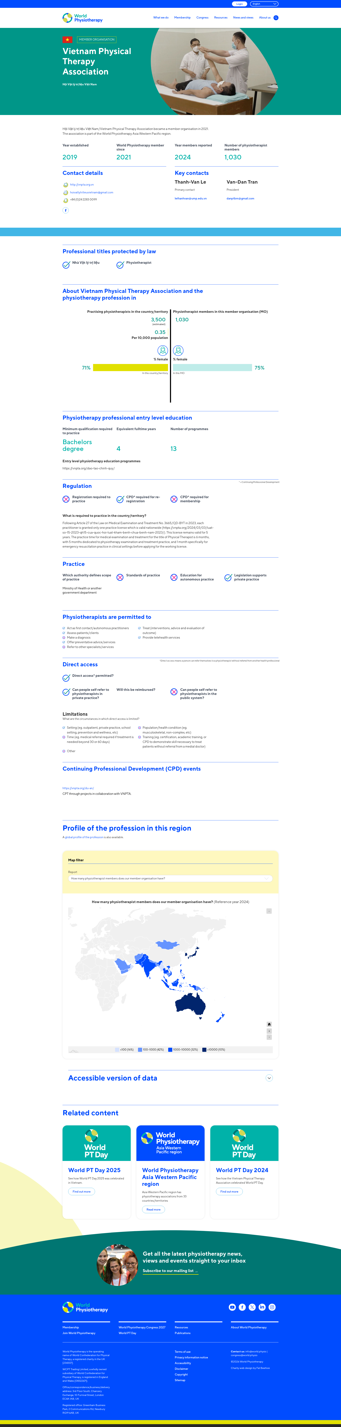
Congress (202, 17)
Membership (182, 17)
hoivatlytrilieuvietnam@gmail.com (91, 192)
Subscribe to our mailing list (168, 1270)
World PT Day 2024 (242, 1170)
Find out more (82, 1191)
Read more (154, 1209)
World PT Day (127, 1333)
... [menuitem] (269, 910)
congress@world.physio (244, 1355)
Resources (221, 17)
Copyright (181, 1374)
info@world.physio (255, 1351)
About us (265, 17)
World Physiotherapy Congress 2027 (142, 1327)
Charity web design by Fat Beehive (250, 1367)
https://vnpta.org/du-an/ (78, 788)
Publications (183, 1333)
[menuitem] (269, 911)
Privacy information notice (191, 1357)
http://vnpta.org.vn (82, 184)
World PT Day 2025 (94, 1170)
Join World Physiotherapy (79, 1333)
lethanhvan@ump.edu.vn (191, 198)
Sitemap (180, 1380)
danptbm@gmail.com (240, 198)
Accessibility (183, 1363)
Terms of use (183, 1351)
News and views (243, 17)
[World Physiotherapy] (83, 18)
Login (239, 3)
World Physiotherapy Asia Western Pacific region (170, 1177)
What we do (161, 17)
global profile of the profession (84, 837)
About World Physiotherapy (249, 1327)
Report (72, 872)
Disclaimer (181, 1368)
